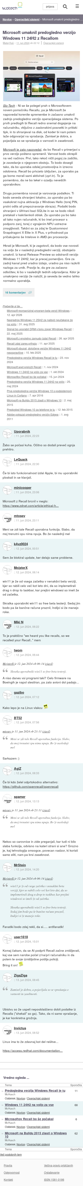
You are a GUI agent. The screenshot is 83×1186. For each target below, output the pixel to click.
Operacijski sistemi (53, 43)
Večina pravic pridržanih (58, 1165)
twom (18, 650)
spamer (19, 797)
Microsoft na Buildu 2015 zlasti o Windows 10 (34, 400)
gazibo (19, 692)
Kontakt (8, 1179)
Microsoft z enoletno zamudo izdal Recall (31, 338)
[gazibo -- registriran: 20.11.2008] (7, 694)
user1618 (21, 937)
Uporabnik (22, 431)
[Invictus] (7, 1030)
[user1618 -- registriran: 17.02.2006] (7, 939)
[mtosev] (7, 518)
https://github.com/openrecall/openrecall (30, 786)
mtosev (19, 516)
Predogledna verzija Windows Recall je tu (32, 357)
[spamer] (7, 798)
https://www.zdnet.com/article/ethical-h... (31, 505)
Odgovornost (11, 1172)
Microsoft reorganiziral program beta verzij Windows (38, 310)
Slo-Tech (9, 105)
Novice (21, 1098)
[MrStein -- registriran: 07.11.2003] (7, 867)
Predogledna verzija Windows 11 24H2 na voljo (35, 381)
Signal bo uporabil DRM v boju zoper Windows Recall (39, 329)
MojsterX (21, 568)
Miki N (18, 622)
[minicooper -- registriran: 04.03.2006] (7, 490)
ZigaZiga (20, 975)
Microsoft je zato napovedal (22, 149)
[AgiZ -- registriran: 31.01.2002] (7, 770)
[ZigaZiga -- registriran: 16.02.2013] (7, 977)
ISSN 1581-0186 (54, 1179)
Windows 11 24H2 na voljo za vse (27, 372)
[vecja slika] (41, 76)
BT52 (18, 718)
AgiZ (17, 768)
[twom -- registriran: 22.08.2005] (7, 652)
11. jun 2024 (22, 43)
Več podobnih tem (11, 1154)
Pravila (8, 1165)
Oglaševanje (52, 1172)
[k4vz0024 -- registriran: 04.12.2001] (7, 546)
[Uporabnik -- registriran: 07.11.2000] (7, 433)
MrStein (20, 865)
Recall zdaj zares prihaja (22, 343)
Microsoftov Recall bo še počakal (26, 377)
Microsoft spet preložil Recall (24, 367)
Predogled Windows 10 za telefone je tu (31, 409)
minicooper (22, 487)
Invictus (20, 1028)
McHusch (10, 1094)
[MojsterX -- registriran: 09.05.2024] (7, 569)
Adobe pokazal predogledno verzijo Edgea (32, 414)
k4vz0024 (21, 544)
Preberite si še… (13, 306)
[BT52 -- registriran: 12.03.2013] (7, 720)
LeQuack (20, 459)
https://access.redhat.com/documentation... (33, 1050)
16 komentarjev (15, 292)
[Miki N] (7, 624)
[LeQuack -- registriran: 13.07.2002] (7, 461)
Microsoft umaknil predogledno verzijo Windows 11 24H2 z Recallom (39, 35)
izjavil (48, 664)
